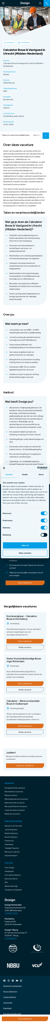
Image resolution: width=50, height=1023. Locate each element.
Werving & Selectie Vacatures (16, 806)
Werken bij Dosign (11, 886)
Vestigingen (9, 871)
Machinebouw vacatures (14, 792)
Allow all (25, 545)
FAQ (6, 882)
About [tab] (41, 474)
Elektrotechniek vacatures (14, 803)
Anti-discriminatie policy (12, 1014)
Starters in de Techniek (13, 826)
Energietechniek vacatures (15, 788)
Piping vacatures (11, 795)
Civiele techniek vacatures (15, 810)
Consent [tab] (8, 474)
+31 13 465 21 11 (11, 938)
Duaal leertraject (11, 855)
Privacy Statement (10, 991)
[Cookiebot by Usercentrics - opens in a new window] (37, 468)
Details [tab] (25, 474)
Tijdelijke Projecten (12, 848)
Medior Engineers (11, 833)
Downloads (7, 1008)
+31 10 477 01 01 (11, 913)
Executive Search (11, 879)
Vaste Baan (9, 844)
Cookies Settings (9, 997)
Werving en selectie (12, 852)
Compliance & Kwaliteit (13, 890)
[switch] (44, 520)
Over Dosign (9, 868)
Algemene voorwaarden (12, 986)
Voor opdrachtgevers (13, 875)
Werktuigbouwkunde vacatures (16, 799)
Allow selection (25, 553)
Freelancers (9, 841)
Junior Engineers (11, 830)
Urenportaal (7, 1003)
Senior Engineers (11, 837)
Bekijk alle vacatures (12, 814)
